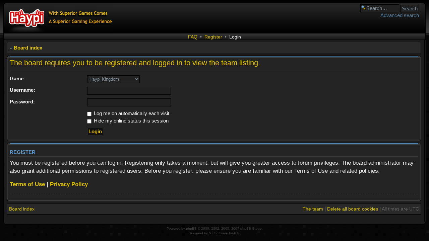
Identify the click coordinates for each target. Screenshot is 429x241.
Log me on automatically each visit (131, 113)
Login (235, 36)
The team (313, 209)
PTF (237, 233)
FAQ (192, 36)
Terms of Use (27, 184)
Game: (17, 78)
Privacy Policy (69, 184)
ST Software (218, 233)
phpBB (191, 228)
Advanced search (399, 15)
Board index (28, 48)
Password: (22, 101)
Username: (22, 90)
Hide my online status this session (131, 121)
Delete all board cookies (352, 209)
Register (213, 36)
